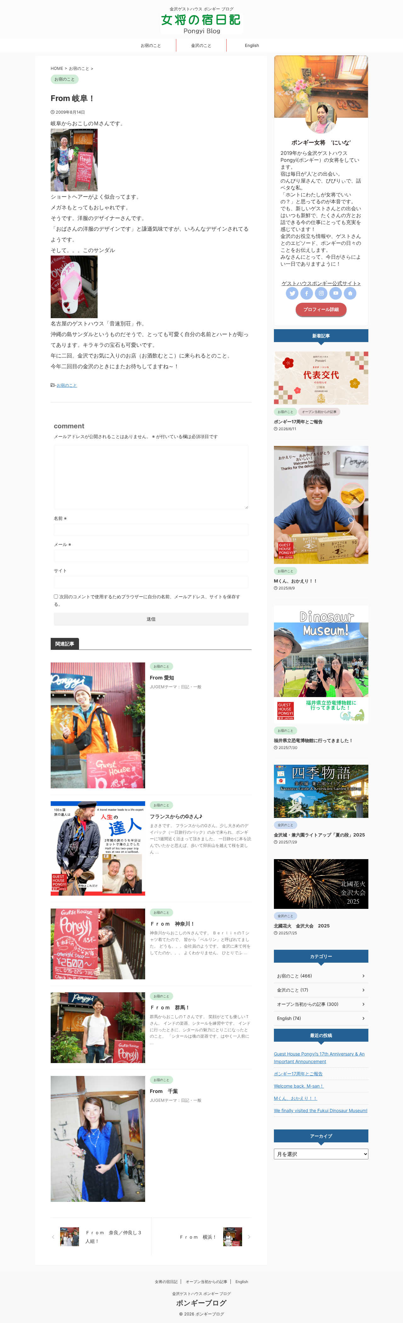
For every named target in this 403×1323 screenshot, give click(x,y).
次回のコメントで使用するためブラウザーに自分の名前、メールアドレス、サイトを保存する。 (147, 600)
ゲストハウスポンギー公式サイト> (321, 283)
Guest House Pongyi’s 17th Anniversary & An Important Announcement (319, 1057)
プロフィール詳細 (321, 309)
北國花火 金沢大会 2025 (302, 925)
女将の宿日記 (166, 1281)
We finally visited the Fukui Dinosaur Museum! (320, 1110)
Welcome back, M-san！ (299, 1086)
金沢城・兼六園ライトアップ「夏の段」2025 (319, 834)
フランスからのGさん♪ (176, 816)
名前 (60, 518)
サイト (60, 570)
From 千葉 (164, 1091)
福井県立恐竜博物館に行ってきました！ (313, 740)
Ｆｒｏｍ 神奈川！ (172, 923)
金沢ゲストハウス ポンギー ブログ (201, 1293)
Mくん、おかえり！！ (296, 580)
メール (62, 544)
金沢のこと (201, 45)
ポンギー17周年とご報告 (298, 421)
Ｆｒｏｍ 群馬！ (170, 1007)
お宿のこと (151, 45)
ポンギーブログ (201, 1303)
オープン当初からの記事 (206, 1281)
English (252, 45)
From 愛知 (162, 677)
